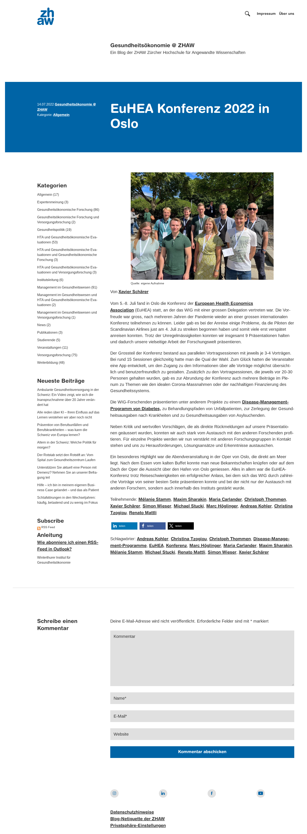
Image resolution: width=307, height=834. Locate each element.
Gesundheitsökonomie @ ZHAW (152, 45)
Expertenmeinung (50, 202)
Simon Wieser (157, 506)
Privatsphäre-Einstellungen (138, 826)
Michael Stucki (189, 506)
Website (121, 734)
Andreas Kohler (256, 506)
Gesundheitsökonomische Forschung (65, 209)
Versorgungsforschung (54, 355)
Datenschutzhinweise (132, 812)
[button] (124, 526)
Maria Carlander (225, 500)
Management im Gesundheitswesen (63, 287)
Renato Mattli (143, 513)
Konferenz (176, 546)
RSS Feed (48, 527)
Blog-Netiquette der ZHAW (137, 819)
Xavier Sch (129, 292)
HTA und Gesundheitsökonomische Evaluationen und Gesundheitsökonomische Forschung (67, 255)
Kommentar (124, 636)
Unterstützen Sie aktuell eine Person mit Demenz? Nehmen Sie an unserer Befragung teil (67, 472)
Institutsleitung (47, 280)
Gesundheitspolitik (51, 229)
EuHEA (156, 546)
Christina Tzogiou (189, 539)
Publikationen (47, 332)
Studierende (46, 340)
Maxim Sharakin (189, 500)
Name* (120, 698)
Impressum (266, 14)
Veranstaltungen (49, 347)
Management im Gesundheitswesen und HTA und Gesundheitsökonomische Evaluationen (67, 300)
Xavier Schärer (125, 506)
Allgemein (61, 115)
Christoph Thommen (265, 500)
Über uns (286, 14)
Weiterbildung (47, 362)
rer (145, 292)
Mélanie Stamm (154, 500)
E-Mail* (120, 716)
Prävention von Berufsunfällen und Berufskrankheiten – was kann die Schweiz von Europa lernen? (62, 430)
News (41, 325)
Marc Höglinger (222, 506)
